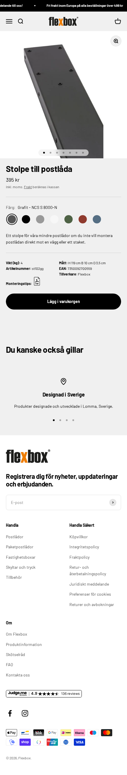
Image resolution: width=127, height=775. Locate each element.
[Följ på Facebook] (10, 713)
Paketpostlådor (19, 546)
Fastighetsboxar (20, 557)
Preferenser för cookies (90, 594)
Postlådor (14, 536)
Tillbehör (14, 577)
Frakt (28, 187)
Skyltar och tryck (20, 567)
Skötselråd (15, 654)
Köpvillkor (78, 536)
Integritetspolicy (84, 546)
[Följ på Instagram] (25, 713)
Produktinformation (24, 644)
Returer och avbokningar (91, 604)
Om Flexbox (16, 634)
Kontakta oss (18, 674)
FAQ (9, 664)
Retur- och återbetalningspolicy (87, 570)
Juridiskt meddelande (89, 584)
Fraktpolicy (79, 557)
